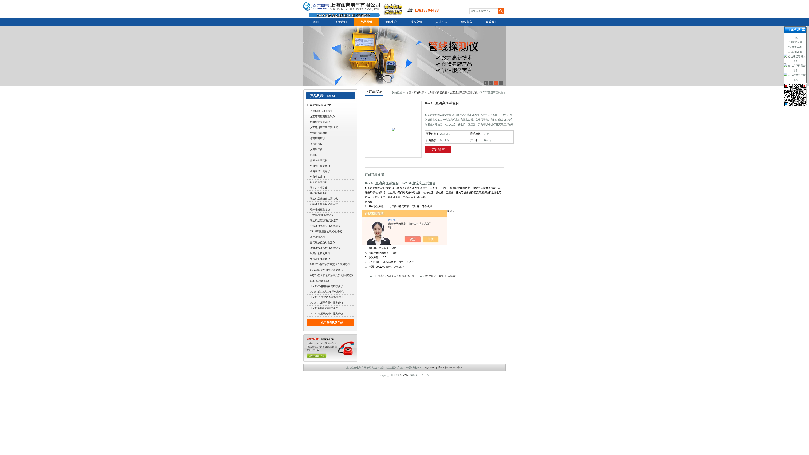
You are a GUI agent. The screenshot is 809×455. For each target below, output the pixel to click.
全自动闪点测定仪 (320, 165)
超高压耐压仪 (317, 138)
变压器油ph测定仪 (320, 258)
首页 (316, 22)
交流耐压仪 (316, 149)
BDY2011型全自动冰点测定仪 (326, 269)
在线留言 (466, 22)
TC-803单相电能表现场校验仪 (326, 286)
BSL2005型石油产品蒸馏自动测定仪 (330, 264)
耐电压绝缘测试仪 (320, 121)
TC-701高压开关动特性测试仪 (326, 313)
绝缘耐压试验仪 (319, 132)
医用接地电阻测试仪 (321, 111)
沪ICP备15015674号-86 (450, 367)
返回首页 (404, 375)
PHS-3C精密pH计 (319, 280)
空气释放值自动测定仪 (322, 242)
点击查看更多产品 (332, 322)
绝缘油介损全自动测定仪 (324, 204)
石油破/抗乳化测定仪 (321, 215)
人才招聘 (441, 22)
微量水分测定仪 (319, 160)
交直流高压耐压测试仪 (322, 116)
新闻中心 (391, 22)
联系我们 (491, 22)
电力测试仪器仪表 (321, 105)
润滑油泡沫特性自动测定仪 (325, 247)
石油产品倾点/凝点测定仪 (324, 220)
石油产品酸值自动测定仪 (324, 198)
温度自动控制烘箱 (320, 253)
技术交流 (416, 22)
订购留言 (438, 149)
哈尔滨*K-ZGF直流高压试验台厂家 (394, 275)
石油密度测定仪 (319, 187)
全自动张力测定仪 (320, 171)
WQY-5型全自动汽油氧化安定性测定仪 (331, 275)
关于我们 (341, 22)
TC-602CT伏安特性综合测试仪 (327, 297)
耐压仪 (313, 154)
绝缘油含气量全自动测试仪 (325, 226)
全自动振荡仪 (317, 176)
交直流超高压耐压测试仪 (324, 127)
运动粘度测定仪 (319, 182)
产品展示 (366, 22)
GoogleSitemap (429, 367)
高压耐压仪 (316, 143)
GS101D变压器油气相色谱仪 (326, 231)
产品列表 (317, 96)
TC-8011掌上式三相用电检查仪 (327, 291)
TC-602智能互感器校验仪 (324, 308)
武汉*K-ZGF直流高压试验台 (441, 275)
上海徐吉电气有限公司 (373, 9)
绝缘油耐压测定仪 (320, 209)
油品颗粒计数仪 (319, 193)
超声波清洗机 (317, 237)
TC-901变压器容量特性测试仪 (326, 302)
